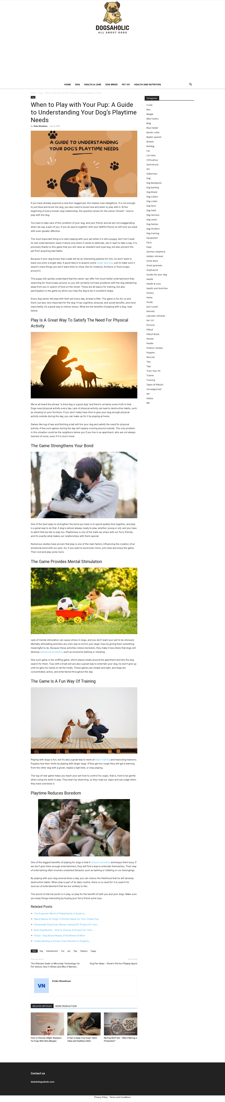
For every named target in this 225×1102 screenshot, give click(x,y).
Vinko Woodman (40, 126)
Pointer (150, 338)
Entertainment (52, 951)
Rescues (150, 357)
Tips (148, 361)
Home (67, 84)
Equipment (152, 237)
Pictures (150, 325)
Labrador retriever (155, 315)
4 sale (149, 104)
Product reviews (154, 347)
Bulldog (150, 146)
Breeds (150, 141)
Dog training (152, 233)
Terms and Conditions (120, 1097)
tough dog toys (105, 262)
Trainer (150, 375)
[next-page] (37, 1047)
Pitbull (149, 329)
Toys (148, 366)
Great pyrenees (154, 265)
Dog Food (151, 210)
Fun (62, 951)
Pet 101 (126, 84)
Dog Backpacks (154, 182)
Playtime (83, 951)
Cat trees (151, 155)
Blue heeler (152, 127)
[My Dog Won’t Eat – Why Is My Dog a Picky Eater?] (120, 1023)
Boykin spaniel (153, 137)
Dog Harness (152, 214)
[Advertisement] (112, 58)
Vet (148, 393)
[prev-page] (33, 1047)
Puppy (93, 951)
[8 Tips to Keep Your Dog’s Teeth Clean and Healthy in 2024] (84, 1023)
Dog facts (151, 205)
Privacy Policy (101, 1097)
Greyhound (152, 270)
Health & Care (92, 84)
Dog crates (151, 201)
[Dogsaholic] (112, 17)
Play (75, 951)
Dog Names (152, 224)
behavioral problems (51, 651)
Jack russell (152, 306)
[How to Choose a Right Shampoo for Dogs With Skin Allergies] (47, 1023)
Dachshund (152, 164)
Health (149, 279)
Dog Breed (111, 84)
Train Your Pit (153, 370)
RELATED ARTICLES (42, 1006)
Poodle (149, 343)
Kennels (150, 311)
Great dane (152, 260)
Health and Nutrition (147, 84)
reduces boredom (100, 862)
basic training (103, 759)
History (150, 292)
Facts (149, 242)
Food (148, 247)
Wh (148, 402)
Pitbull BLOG (152, 334)
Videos (149, 398)
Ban (148, 109)
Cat (148, 150)
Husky (149, 302)
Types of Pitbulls (154, 384)
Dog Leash (151, 219)
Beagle (149, 114)
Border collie (152, 132)
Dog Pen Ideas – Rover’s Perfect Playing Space (113, 963)
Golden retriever (154, 256)
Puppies (150, 352)
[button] (190, 84)
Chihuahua (152, 159)
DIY (148, 169)
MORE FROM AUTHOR (66, 1006)
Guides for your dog (156, 274)
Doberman (151, 173)
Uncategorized (153, 389)
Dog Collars (152, 196)
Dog (77, 84)
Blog (148, 123)
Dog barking (152, 187)
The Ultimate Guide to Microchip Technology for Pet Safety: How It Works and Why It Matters (55, 965)
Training (150, 380)
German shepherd (155, 251)
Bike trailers (152, 118)
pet (69, 951)
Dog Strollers (153, 228)
